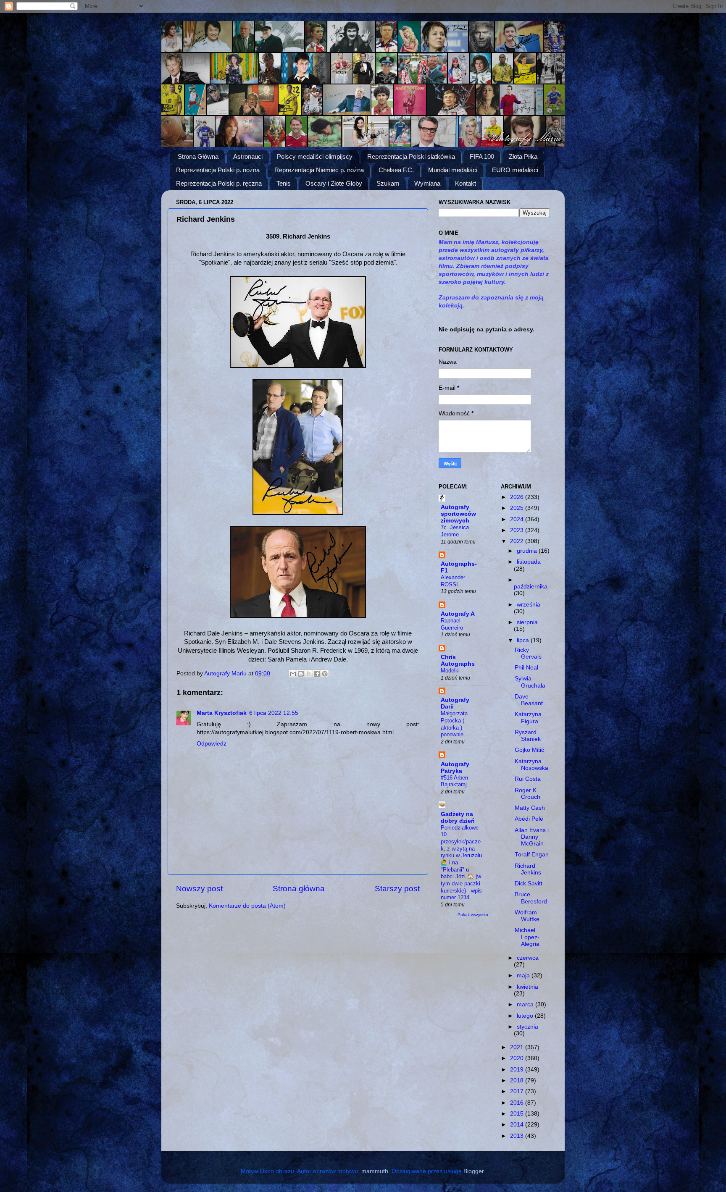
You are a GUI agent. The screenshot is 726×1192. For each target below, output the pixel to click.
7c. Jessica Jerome (455, 531)
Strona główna (299, 888)
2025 (517, 508)
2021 (517, 1047)
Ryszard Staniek (528, 735)
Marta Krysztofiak (222, 713)
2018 (517, 1080)
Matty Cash (530, 808)
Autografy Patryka (455, 767)
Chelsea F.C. (396, 169)
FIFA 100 (482, 156)
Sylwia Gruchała (530, 681)
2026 (517, 497)
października (530, 586)
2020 (517, 1058)
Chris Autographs (458, 660)
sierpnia (527, 622)
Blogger (473, 1171)
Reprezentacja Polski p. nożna (218, 169)
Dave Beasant (529, 699)
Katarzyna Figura (528, 717)
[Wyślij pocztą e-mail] (293, 674)
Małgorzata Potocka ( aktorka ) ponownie (454, 724)
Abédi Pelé (529, 819)
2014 (517, 1124)
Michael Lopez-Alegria (527, 937)
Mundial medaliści (452, 169)
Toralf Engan (532, 854)
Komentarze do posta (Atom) (247, 906)
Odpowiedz (211, 743)
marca (526, 1004)
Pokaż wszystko (473, 914)
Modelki (450, 670)
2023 (517, 530)
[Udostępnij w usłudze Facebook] (317, 674)
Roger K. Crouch (527, 793)
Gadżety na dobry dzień (458, 817)
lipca (524, 640)
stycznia (527, 1027)
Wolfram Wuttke (527, 915)
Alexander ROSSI (453, 581)
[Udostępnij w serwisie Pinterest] (325, 674)
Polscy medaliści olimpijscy (314, 156)
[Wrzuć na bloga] (301, 674)
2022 (517, 541)
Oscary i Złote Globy (333, 183)
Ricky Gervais (528, 653)
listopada (529, 562)
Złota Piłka (523, 156)
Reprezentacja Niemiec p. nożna (319, 169)
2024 (517, 519)
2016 (517, 1103)
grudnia (528, 551)
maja (524, 975)
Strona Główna (198, 156)
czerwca (528, 958)
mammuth (374, 1171)
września (528, 604)
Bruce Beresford (531, 897)
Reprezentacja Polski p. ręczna (219, 183)
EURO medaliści (515, 169)
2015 (517, 1114)
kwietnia (527, 987)
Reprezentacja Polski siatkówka (411, 156)
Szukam (388, 183)
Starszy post (397, 888)
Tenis (283, 183)
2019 (517, 1069)
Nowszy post (199, 888)
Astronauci (248, 156)
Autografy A (458, 614)
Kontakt (465, 183)
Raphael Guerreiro (452, 624)
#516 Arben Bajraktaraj (454, 781)
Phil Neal (526, 667)
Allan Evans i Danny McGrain (532, 837)
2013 (517, 1136)
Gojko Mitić (529, 750)
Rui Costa (528, 779)
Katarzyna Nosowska (531, 764)
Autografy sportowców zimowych (458, 514)
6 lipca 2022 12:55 (273, 713)
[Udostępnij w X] (309, 674)
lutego (526, 1016)
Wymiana (427, 183)
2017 (517, 1091)
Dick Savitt (528, 883)
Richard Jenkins (528, 869)
